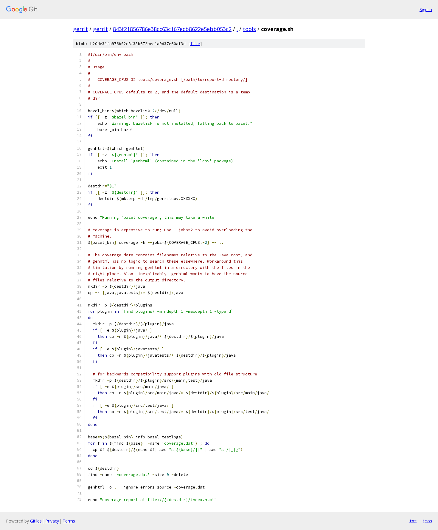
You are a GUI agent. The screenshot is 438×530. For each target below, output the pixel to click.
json (427, 520)
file (195, 43)
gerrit (80, 29)
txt (413, 520)
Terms (69, 521)
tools (249, 29)
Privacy (52, 521)
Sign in (426, 9)
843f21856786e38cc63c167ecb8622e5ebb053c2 (172, 29)
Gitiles (36, 521)
